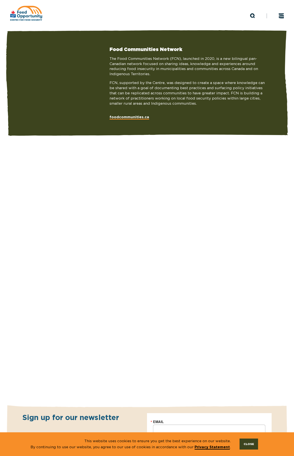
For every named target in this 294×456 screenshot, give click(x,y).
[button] (252, 15)
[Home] (26, 13)
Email (158, 421)
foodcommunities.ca (129, 117)
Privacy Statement (212, 447)
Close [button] (249, 444)
